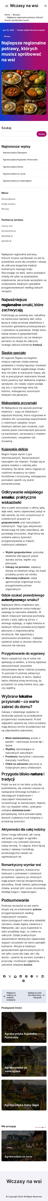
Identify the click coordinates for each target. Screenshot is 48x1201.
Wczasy (7, 36)
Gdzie (9, 1147)
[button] (35, 1127)
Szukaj (6, 128)
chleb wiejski (24, 30)
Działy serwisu (8, 204)
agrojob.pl (6, 241)
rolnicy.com (7, 226)
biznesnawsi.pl (8, 231)
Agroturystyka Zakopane (15, 152)
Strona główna (8, 199)
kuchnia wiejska (38, 30)
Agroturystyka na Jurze (14, 174)
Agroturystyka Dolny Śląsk (22, 1105)
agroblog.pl (7, 236)
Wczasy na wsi (24, 5)
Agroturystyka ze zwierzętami (17, 181)
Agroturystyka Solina (13, 167)
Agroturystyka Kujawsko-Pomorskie (20, 159)
